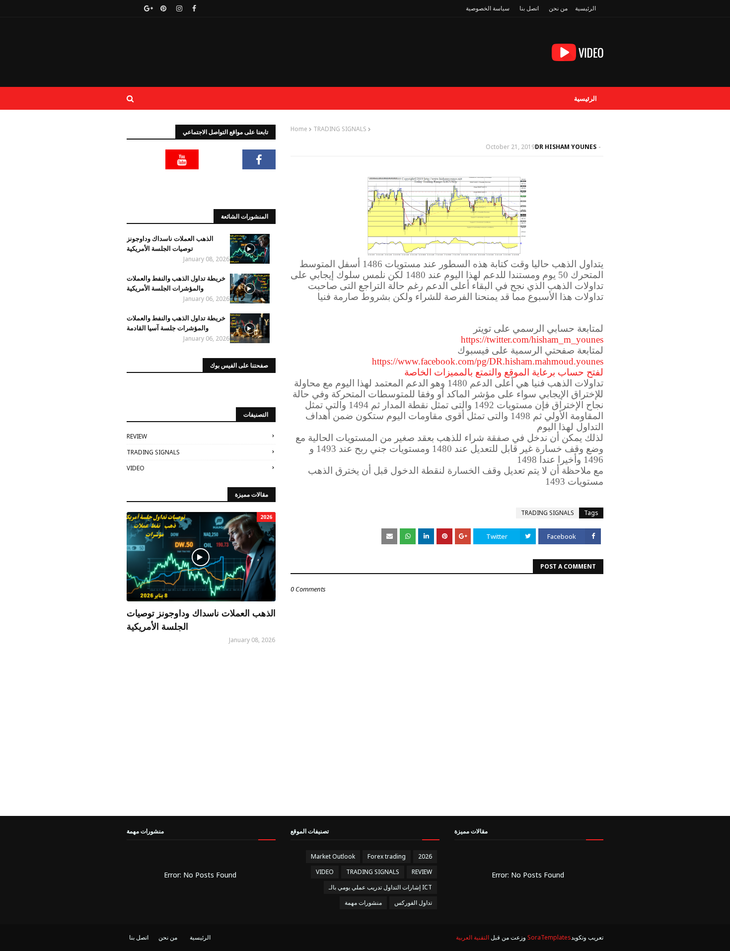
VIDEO (136, 468)
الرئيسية (585, 8)
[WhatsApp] (259, 184)
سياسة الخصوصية (488, 8)
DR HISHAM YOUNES (565, 147)
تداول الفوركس (413, 902)
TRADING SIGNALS (339, 129)
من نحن (558, 8)
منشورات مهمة (363, 902)
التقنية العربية (472, 937)
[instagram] (179, 8)
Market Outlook (333, 856)
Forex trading (386, 856)
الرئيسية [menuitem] (585, 98)
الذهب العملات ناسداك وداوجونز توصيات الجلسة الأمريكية (170, 243)
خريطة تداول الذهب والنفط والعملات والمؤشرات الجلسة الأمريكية (176, 283)
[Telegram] (143, 159)
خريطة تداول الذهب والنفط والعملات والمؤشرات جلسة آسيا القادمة (176, 322)
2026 (425, 856)
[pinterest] (163, 8)
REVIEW (137, 436)
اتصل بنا (529, 8)
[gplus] (147, 8)
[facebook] (194, 8)
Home (299, 129)
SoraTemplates (549, 937)
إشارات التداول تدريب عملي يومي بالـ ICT (380, 887)
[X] (220, 159)
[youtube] (182, 159)
